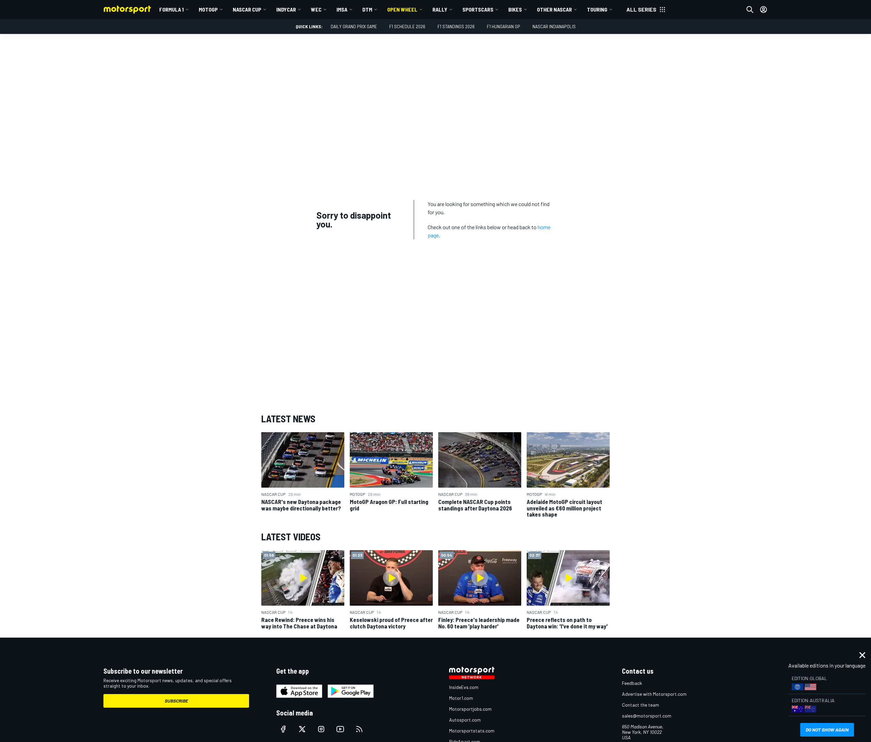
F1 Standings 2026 (456, 26)
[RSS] (359, 729)
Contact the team (640, 705)
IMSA (341, 9)
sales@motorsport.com (646, 716)
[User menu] (763, 9)
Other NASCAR (554, 9)
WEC (316, 9)
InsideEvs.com (463, 687)
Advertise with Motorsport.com (654, 694)
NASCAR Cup (247, 9)
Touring (597, 9)
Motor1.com (461, 698)
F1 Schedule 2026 (407, 26)
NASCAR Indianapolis (554, 26)
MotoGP (208, 9)
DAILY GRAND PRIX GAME (354, 26)
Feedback (632, 683)
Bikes (515, 9)
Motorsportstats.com (471, 730)
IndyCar (286, 9)
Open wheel (402, 9)
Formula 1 (171, 9)
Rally (439, 9)
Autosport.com (465, 720)
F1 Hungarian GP (503, 26)
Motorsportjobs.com (470, 709)
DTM (367, 9)
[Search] (750, 9)
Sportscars (477, 9)
